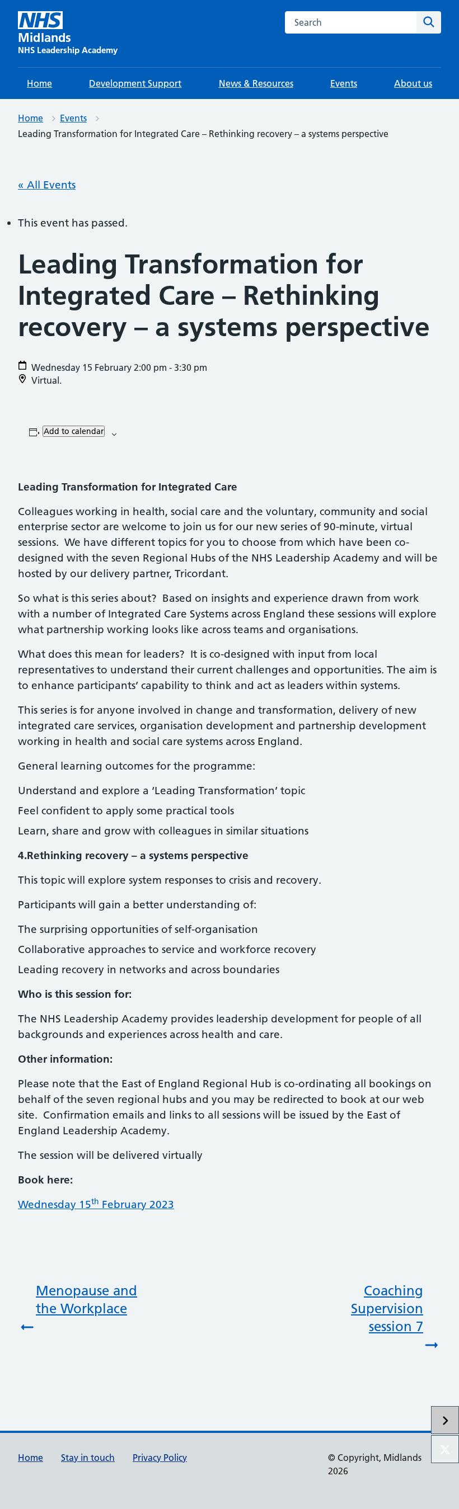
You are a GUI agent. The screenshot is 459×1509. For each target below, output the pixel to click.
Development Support (135, 83)
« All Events (47, 184)
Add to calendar (74, 431)
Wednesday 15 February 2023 (96, 1204)
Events (343, 83)
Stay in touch (88, 1457)
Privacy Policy (160, 1457)
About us (413, 83)
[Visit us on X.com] (445, 1449)
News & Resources (256, 83)
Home (39, 83)
